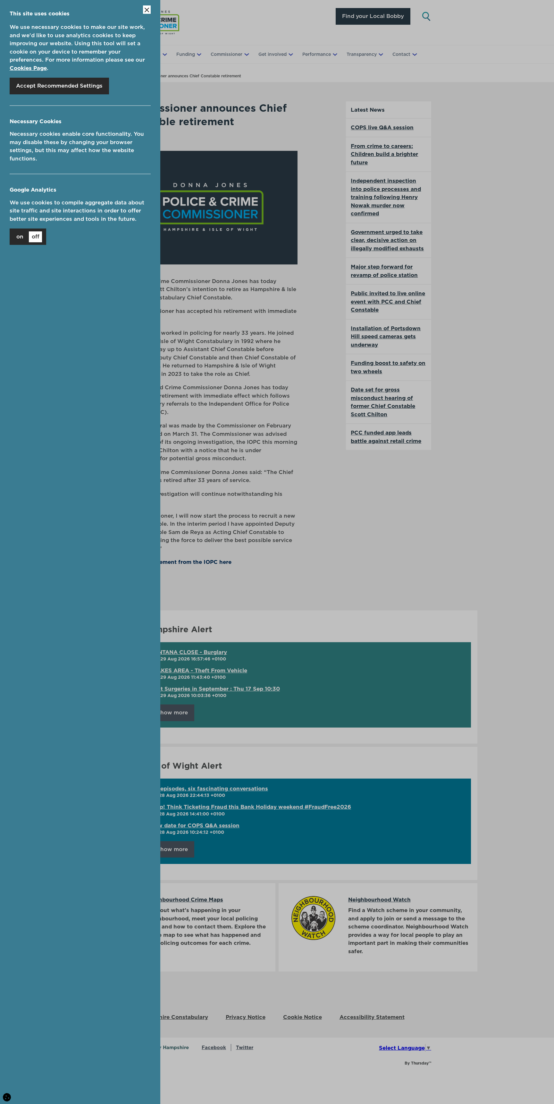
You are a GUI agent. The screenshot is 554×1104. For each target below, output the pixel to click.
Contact (401, 54)
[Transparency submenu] (380, 54)
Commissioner (226, 54)
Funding (185, 54)
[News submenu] (164, 54)
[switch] (28, 237)
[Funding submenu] (198, 54)
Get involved (272, 54)
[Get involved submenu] (290, 54)
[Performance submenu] (334, 54)
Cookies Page (28, 68)
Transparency (362, 54)
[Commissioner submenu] (246, 54)
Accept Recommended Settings (59, 86)
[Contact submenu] (414, 54)
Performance (316, 54)
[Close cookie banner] (147, 9)
